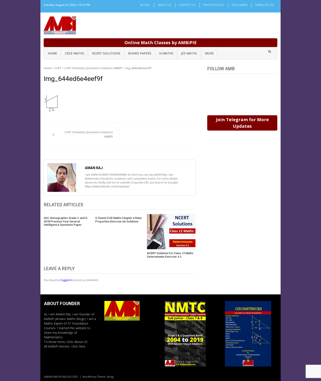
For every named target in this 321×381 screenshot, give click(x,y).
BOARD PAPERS (139, 53)
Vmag (110, 377)
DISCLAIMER (239, 5)
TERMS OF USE (264, 5)
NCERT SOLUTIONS (106, 53)
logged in (67, 280)
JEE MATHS (189, 53)
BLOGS (145, 5)
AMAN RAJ (94, 168)
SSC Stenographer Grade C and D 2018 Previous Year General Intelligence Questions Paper (65, 221)
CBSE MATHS (74, 53)
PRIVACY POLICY (213, 5)
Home (48, 68)
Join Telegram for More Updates (242, 123)
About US (81, 342)
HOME (52, 53)
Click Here (78, 346)
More (209, 53)
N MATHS (166, 53)
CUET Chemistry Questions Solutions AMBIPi (93, 68)
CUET (58, 68)
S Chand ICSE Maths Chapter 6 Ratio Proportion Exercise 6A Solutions (118, 219)
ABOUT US (164, 5)
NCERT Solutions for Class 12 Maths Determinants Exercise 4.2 (170, 255)
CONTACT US (187, 5)
